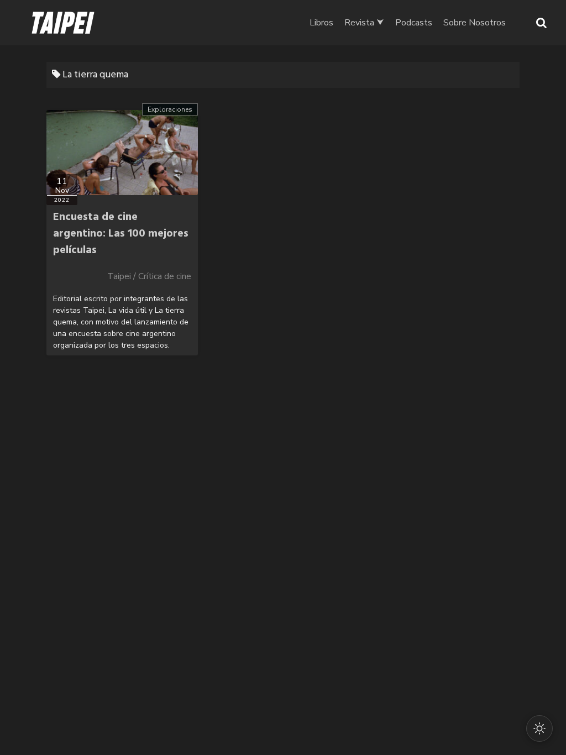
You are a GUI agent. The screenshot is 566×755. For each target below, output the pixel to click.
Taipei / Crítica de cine (149, 276)
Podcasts (413, 23)
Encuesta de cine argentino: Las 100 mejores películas (120, 233)
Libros (321, 23)
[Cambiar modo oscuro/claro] (539, 728)
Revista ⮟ (364, 23)
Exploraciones (170, 109)
